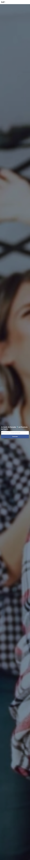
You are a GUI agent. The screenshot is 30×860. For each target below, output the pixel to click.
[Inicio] (3, 2)
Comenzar (15, 436)
